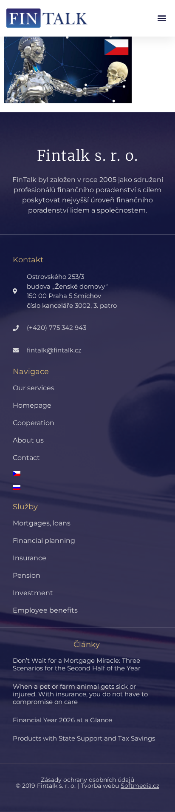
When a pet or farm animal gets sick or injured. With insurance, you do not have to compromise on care (80, 694)
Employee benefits (45, 610)
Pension (26, 575)
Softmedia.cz (140, 785)
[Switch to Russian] (94, 487)
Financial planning (44, 541)
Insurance (29, 558)
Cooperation (33, 423)
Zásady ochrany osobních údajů (87, 780)
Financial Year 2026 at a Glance (62, 720)
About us (28, 440)
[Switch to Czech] (94, 473)
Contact (26, 458)
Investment (33, 593)
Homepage (32, 405)
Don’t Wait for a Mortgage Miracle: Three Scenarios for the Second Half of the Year (77, 664)
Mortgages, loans (42, 523)
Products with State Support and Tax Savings (84, 738)
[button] (162, 18)
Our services (33, 388)
